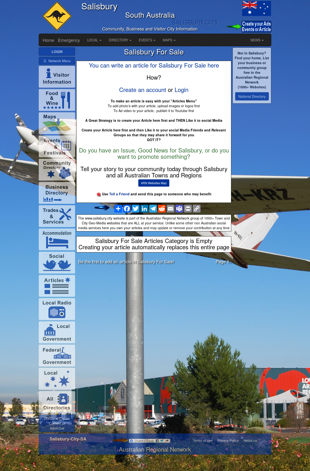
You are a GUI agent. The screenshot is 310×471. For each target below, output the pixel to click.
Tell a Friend (119, 193)
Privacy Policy (228, 440)
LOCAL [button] (93, 40)
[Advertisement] (153, 306)
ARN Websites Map (154, 183)
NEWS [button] (255, 40)
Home (48, 40)
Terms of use (203, 440)
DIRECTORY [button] (119, 40)
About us (250, 440)
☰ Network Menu (57, 60)
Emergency (69, 40)
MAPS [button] (168, 40)
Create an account (142, 89)
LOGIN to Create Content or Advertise (57, 423)
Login (181, 89)
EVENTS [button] (146, 40)
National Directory (252, 96)
